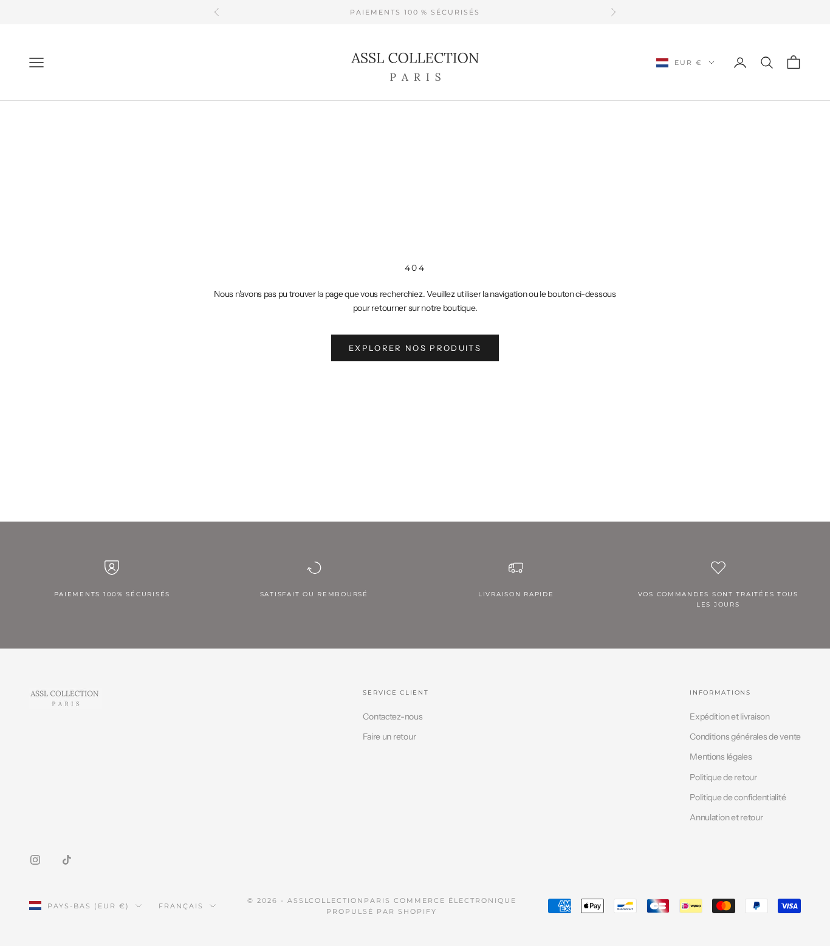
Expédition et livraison (730, 716)
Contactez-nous (392, 716)
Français (181, 906)
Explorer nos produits (415, 348)
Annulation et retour (726, 817)
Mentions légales (721, 756)
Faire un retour (389, 736)
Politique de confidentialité (738, 797)
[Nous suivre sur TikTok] (67, 860)
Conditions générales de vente (745, 736)
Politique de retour (723, 777)
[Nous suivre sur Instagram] (35, 860)
